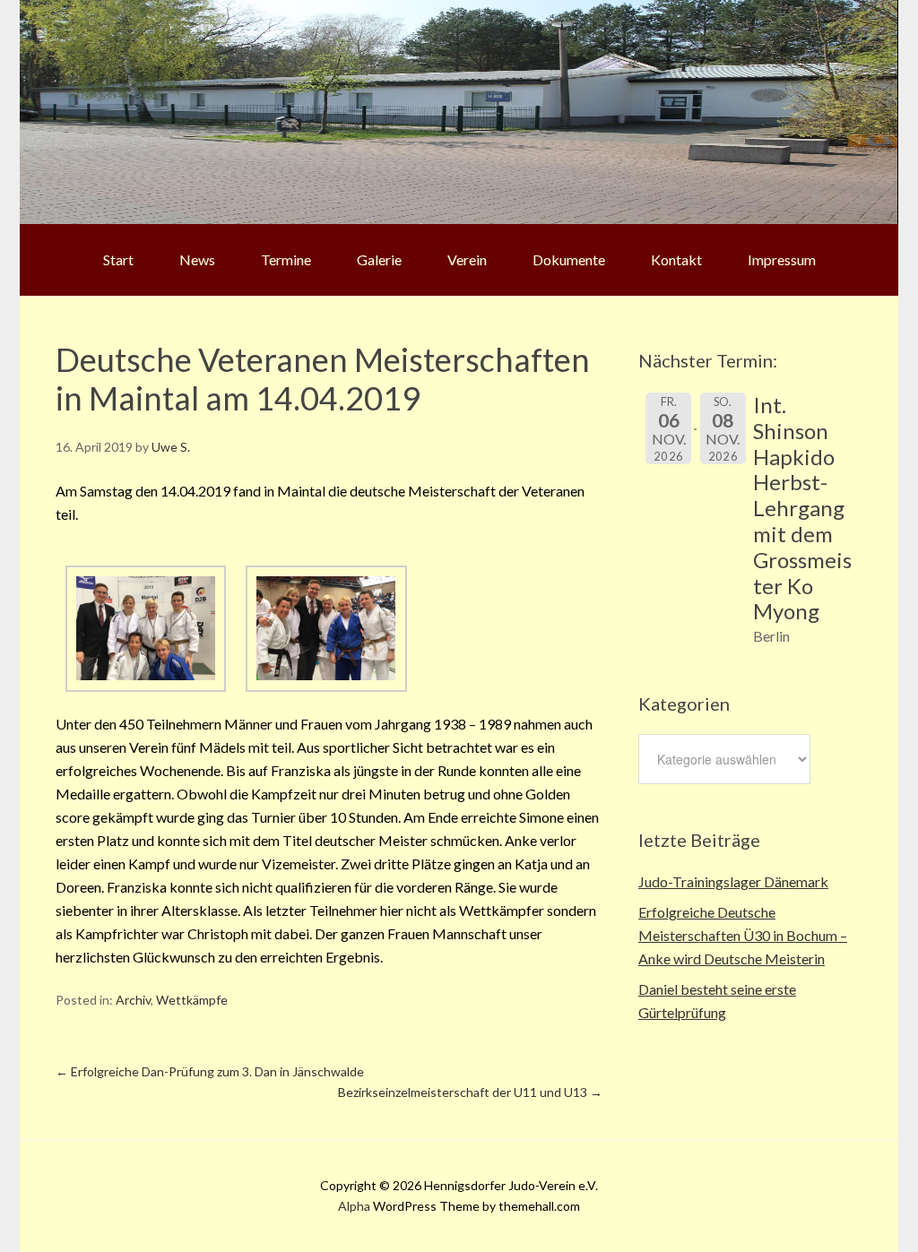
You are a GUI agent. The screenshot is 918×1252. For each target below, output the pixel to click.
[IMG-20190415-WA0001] (326, 686)
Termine (286, 259)
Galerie (379, 259)
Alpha (354, 1205)
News (197, 259)
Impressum (782, 259)
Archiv (133, 999)
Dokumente (569, 259)
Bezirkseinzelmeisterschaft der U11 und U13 (470, 1092)
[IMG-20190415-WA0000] (145, 686)
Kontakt (676, 259)
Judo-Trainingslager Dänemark (733, 881)
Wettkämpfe (192, 999)
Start (118, 259)
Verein (467, 259)
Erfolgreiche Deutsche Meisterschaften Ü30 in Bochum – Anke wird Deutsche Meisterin (742, 935)
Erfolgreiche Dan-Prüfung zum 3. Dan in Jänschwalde (210, 1071)
